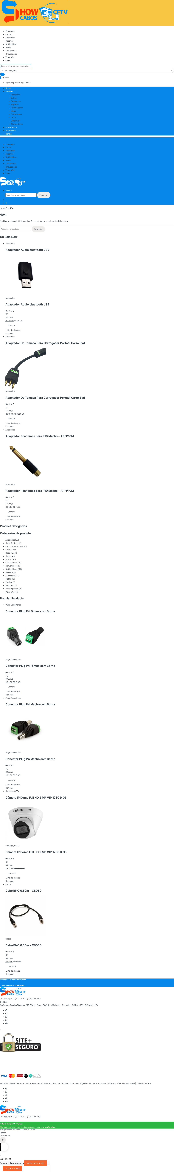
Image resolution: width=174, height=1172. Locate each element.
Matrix (8, 47)
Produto (8, 582)
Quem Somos (11, 127)
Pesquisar (43, 195)
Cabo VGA (9, 553)
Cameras (9, 791)
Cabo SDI (9, 549)
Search (8, 190)
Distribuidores (11, 44)
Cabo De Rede (11, 543)
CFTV (7, 60)
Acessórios (10, 37)
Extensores (10, 31)
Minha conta (10, 130)
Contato (8, 134)
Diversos (9, 572)
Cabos (8, 34)
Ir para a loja (13, 1168)
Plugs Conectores (13, 605)
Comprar (11, 325)
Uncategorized (11, 588)
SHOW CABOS (8, 1083)
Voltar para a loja (35, 1163)
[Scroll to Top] (1, 1120)
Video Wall (9, 57)
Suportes (9, 41)
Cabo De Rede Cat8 (14, 546)
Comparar (9, 333)
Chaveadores (11, 54)
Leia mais (12, 873)
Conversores (10, 50)
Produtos (9, 91)
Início (2, 208)
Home (7, 88)
